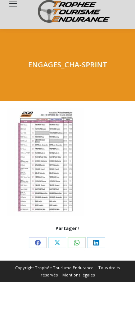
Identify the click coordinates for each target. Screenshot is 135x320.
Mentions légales (78, 275)
